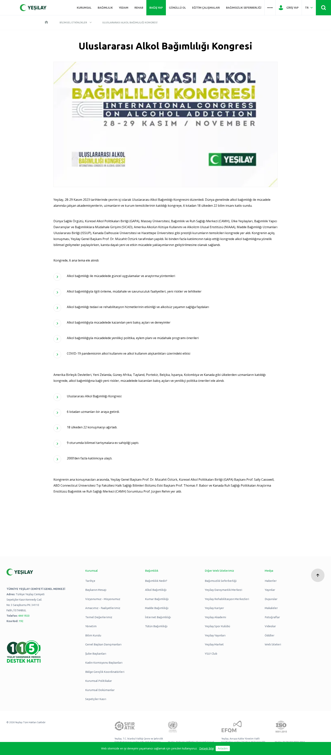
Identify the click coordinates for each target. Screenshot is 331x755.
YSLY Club (211, 653)
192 (21, 621)
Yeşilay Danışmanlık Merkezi (223, 589)
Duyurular (271, 599)
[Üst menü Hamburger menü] (270, 7)
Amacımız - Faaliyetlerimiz (102, 608)
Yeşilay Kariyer (214, 608)
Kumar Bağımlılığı (157, 599)
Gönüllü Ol (177, 7)
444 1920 (23, 615)
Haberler (271, 580)
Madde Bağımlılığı (156, 608)
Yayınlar (270, 589)
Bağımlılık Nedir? (156, 580)
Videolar (270, 626)
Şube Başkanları (95, 653)
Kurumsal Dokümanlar (100, 690)
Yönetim (91, 626)
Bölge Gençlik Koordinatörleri (104, 671)
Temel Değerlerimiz (98, 617)
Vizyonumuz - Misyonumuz (102, 599)
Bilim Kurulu (93, 635)
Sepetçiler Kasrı (95, 699)
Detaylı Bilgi (206, 748)
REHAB (138, 7)
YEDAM (123, 7)
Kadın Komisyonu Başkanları (103, 662)
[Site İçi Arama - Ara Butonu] (323, 7)
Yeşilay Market (214, 644)
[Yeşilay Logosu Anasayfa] (33, 7)
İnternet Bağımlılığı (158, 617)
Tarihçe (90, 580)
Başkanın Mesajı (95, 589)
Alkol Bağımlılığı (155, 589)
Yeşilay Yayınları (215, 635)
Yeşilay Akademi (215, 617)
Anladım (223, 748)
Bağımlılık (105, 7)
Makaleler (271, 608)
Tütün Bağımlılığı (156, 626)
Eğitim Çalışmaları (206, 7)
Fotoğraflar (272, 617)
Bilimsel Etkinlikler (73, 22)
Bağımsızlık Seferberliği (243, 7)
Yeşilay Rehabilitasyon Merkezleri (227, 599)
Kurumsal (84, 7)
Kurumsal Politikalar (98, 680)
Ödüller (269, 635)
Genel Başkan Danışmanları (103, 644)
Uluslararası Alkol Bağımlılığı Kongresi (129, 22)
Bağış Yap (156, 7)
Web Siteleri (273, 644)
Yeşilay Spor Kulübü (217, 626)
